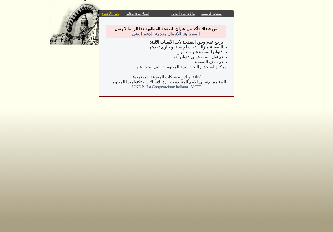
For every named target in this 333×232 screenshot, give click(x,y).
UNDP (138, 86)
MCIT (196, 86)
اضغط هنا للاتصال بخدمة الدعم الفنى (166, 33)
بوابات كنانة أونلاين (183, 13)
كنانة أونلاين (191, 77)
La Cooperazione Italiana (167, 86)
